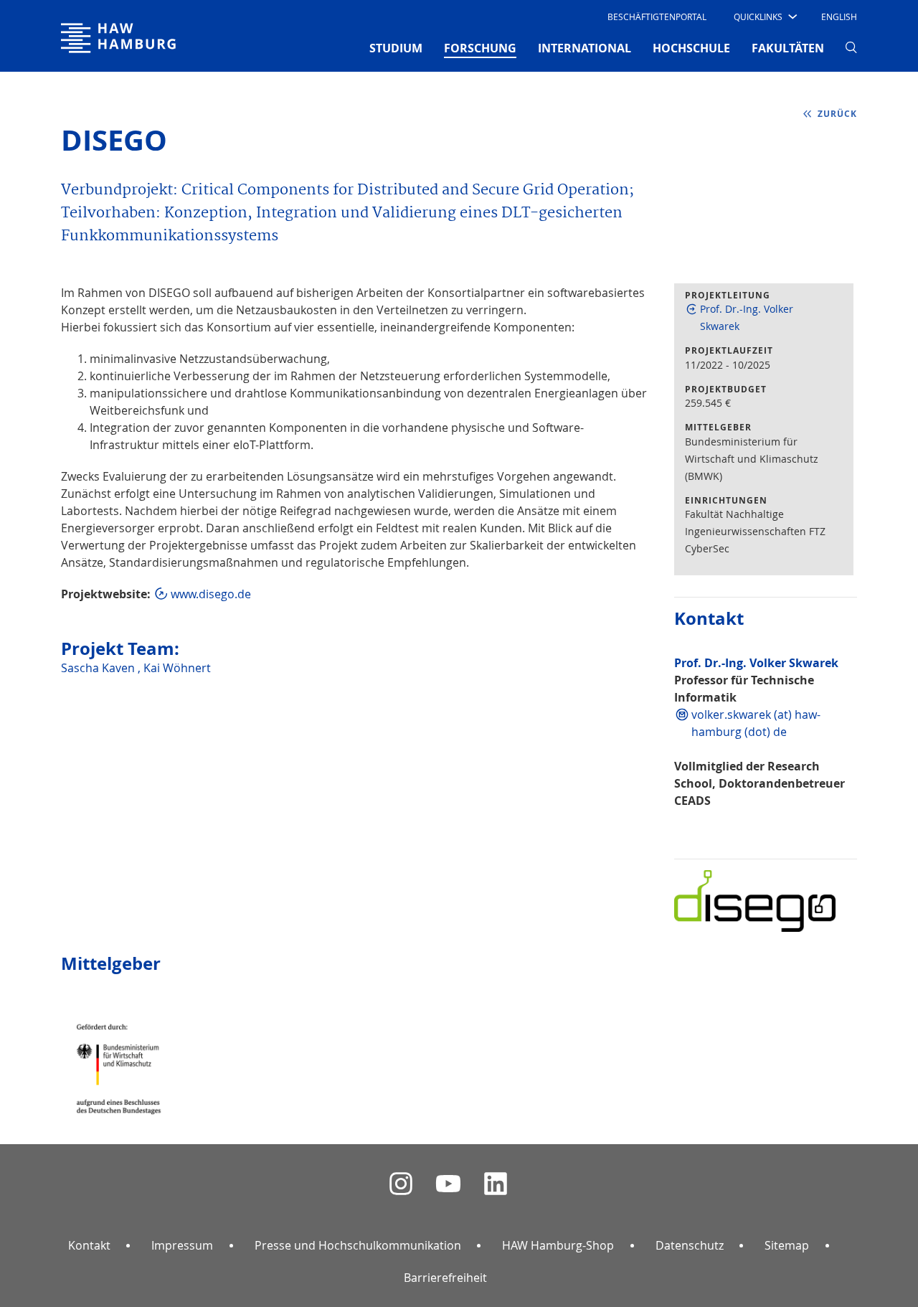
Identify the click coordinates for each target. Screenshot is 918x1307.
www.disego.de (211, 594)
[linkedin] (495, 1184)
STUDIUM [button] (395, 48)
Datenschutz (690, 1245)
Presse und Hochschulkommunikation (358, 1245)
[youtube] (448, 1184)
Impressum (182, 1245)
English (839, 16)
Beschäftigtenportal (656, 16)
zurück (837, 114)
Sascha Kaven (99, 668)
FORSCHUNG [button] (480, 47)
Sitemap (787, 1245)
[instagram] (401, 1184)
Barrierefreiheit (445, 1277)
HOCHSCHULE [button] (691, 48)
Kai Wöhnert (177, 668)
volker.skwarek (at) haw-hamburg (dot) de (755, 723)
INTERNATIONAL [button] (584, 48)
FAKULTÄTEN (788, 48)
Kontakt (89, 1245)
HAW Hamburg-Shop (558, 1245)
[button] (764, 16)
